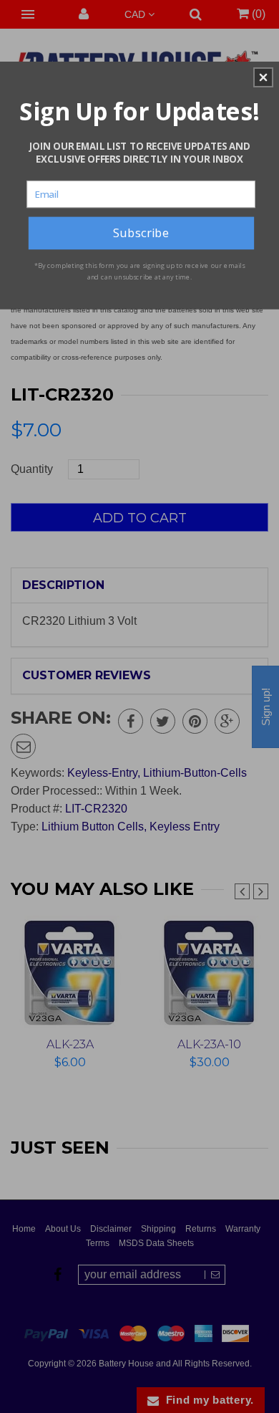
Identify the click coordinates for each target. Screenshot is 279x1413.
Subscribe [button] (141, 232)
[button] (263, 77)
